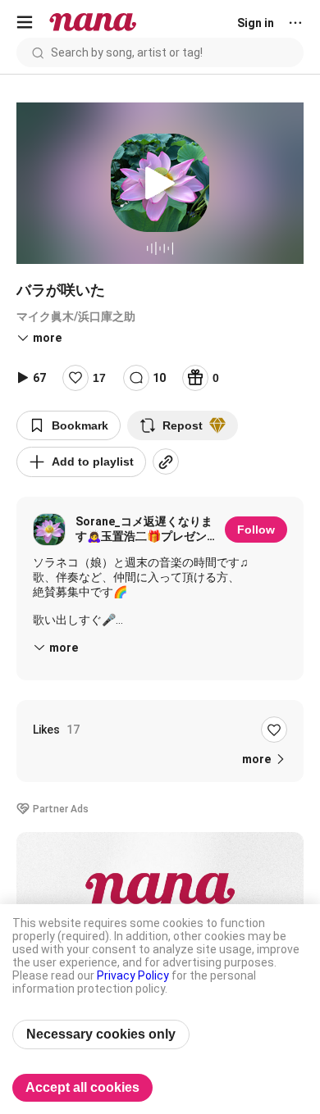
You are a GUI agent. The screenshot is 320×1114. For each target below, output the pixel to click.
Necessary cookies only (101, 1034)
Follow (256, 529)
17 (99, 377)
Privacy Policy (133, 975)
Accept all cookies (82, 1087)
